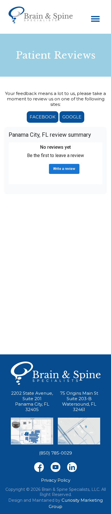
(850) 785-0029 (55, 453)
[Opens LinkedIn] (72, 466)
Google (71, 117)
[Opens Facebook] (39, 466)
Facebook (43, 117)
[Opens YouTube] (55, 466)
